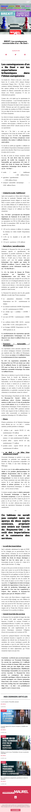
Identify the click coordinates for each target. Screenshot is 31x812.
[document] (15, 406)
